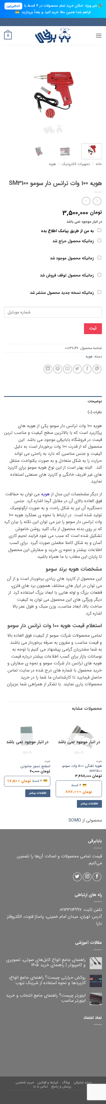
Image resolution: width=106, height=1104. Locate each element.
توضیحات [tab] (95, 401)
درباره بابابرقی (83, 1082)
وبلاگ (66, 1082)
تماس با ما (40, 1086)
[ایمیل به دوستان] (67, 369)
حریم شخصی (24, 1082)
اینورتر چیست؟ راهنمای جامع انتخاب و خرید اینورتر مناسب (46, 998)
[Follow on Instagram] (87, 876)
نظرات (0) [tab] (95, 412)
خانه (99, 164)
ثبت (92, 328)
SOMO (74, 820)
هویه (52, 164)
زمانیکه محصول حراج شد (73, 241)
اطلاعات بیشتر (89, 803)
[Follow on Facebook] (96, 876)
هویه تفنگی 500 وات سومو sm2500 (82, 768)
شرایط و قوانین (48, 1082)
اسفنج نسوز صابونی (35, 766)
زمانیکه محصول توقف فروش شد (67, 275)
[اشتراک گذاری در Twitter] (77, 369)
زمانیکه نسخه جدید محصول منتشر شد (62, 293)
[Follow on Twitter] (77, 876)
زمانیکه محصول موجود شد (72, 258)
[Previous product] (86, 201)
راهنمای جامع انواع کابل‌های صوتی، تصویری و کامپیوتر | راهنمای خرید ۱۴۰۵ (46, 962)
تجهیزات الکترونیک (76, 164)
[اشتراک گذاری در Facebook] (87, 369)
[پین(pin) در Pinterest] (57, 369)
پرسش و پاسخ (61, 1086)
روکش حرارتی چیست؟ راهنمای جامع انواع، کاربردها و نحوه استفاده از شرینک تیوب (47, 980)
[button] (98, 35)
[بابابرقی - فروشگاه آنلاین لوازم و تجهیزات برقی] (53, 35)
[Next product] (97, 201)
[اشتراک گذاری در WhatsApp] (96, 369)
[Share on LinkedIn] (47, 369)
